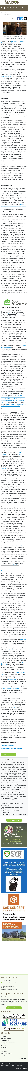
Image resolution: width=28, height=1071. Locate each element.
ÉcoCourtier (14, 412)
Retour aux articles (9, 755)
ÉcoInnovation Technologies (11, 688)
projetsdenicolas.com (7, 745)
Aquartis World (12, 679)
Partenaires (4, 1045)
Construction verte (22, 15)
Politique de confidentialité (8, 1055)
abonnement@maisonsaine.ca (10, 982)
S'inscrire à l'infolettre (14, 820)
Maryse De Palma (5, 1040)
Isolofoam (23, 639)
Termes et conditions (6, 1053)
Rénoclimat (11, 649)
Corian (20, 454)
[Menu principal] (2, 2)
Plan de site (4, 1051)
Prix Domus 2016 (18, 546)
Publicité (3, 1044)
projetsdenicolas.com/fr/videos (10, 565)
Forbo (14, 707)
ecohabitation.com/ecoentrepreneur (12, 748)
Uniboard (3, 468)
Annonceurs (4, 1047)
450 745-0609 (7, 980)
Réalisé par (18, 1068)
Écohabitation (12, 314)
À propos (3, 1036)
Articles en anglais (6, 1038)
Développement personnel (8, 1042)
